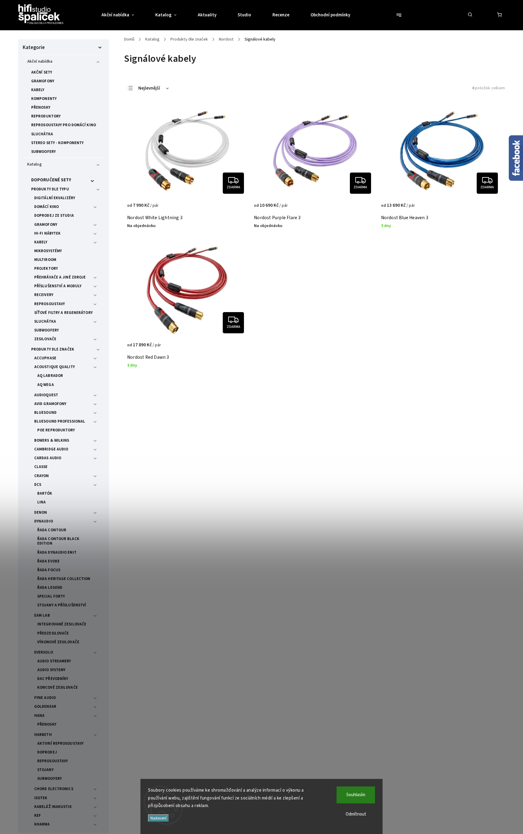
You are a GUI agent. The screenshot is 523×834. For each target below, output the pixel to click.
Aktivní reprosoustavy (60, 743)
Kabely (37, 90)
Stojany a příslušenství (61, 605)
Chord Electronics (53, 789)
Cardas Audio (47, 458)
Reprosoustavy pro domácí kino (63, 125)
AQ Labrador (50, 375)
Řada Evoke (48, 561)
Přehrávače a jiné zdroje (60, 277)
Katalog (34, 164)
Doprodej (47, 752)
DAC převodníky (52, 678)
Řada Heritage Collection (63, 579)
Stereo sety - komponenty (57, 143)
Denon (40, 512)
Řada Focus (48, 570)
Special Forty (51, 596)
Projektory (46, 268)
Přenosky (40, 107)
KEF (37, 815)
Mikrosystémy (48, 251)
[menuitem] (123, 15)
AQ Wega (45, 384)
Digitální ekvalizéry (54, 198)
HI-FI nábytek (47, 233)
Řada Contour (51, 530)
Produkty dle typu (50, 189)
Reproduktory (46, 116)
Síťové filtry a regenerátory (63, 312)
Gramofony (42, 81)
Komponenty (44, 98)
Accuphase (45, 358)
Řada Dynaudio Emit (57, 552)
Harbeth (43, 734)
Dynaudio (43, 521)
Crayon (41, 476)
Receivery (43, 295)
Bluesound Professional (59, 421)
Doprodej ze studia (54, 215)
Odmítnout (356, 814)
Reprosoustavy (49, 304)
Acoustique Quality (54, 367)
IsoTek (41, 798)
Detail (237, 209)
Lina (41, 502)
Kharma (42, 824)
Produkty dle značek (52, 349)
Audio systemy (51, 670)
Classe (41, 467)
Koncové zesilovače (57, 687)
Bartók (44, 493)
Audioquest (46, 395)
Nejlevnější (149, 88)
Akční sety (41, 72)
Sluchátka (42, 134)
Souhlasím (355, 795)
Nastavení (158, 818)
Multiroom (45, 259)
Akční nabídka (39, 61)
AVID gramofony (50, 404)
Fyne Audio (45, 697)
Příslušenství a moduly (57, 286)
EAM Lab (42, 615)
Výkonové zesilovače (58, 642)
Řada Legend (49, 587)
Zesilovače (45, 339)
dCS (37, 484)
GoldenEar (45, 706)
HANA (39, 715)
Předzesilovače (53, 633)
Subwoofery (43, 151)
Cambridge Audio (51, 449)
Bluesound (45, 412)
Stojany (45, 770)
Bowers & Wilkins (51, 440)
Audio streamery (54, 661)
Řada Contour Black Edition (58, 541)
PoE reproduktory (56, 430)
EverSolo (43, 652)
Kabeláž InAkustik (53, 806)
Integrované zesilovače (61, 624)
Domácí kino (46, 206)
